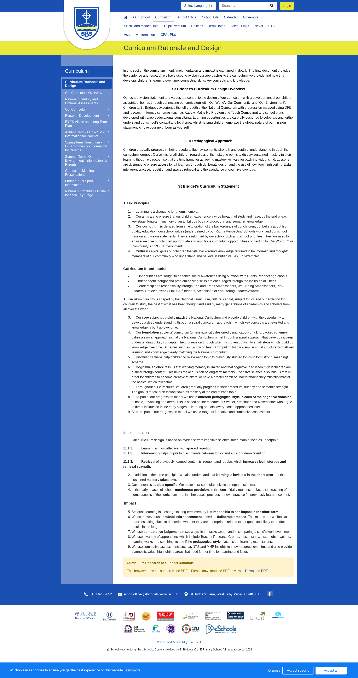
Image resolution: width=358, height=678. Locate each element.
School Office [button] (186, 17)
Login (287, 5)
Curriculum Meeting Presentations (79, 172)
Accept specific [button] (298, 670)
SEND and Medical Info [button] (141, 26)
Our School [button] (141, 17)
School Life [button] (210, 17)
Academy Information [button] (139, 34)
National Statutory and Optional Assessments (81, 101)
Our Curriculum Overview (83, 93)
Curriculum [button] (163, 17)
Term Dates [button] (216, 26)
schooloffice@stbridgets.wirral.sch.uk (150, 594)
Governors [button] (250, 17)
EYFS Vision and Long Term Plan (86, 124)
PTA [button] (271, 26)
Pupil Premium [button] (175, 26)
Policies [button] (197, 26)
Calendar (231, 17)
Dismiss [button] (274, 670)
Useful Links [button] (240, 26)
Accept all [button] (331, 670)
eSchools (147, 649)
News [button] (258, 26)
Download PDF (256, 571)
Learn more (132, 670)
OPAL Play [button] (169, 34)
